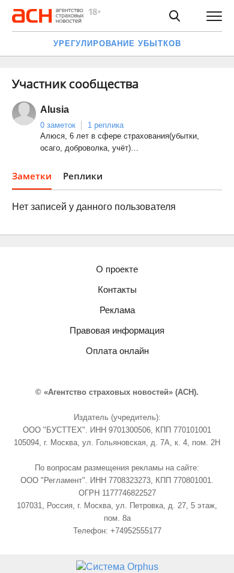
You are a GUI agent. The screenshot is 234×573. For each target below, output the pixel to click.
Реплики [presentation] (83, 176)
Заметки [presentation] (32, 176)
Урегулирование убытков (117, 43)
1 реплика (106, 125)
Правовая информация (117, 330)
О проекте (117, 269)
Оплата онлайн (117, 351)
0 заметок (58, 125)
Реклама (117, 310)
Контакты (117, 289)
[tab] (32, 180)
